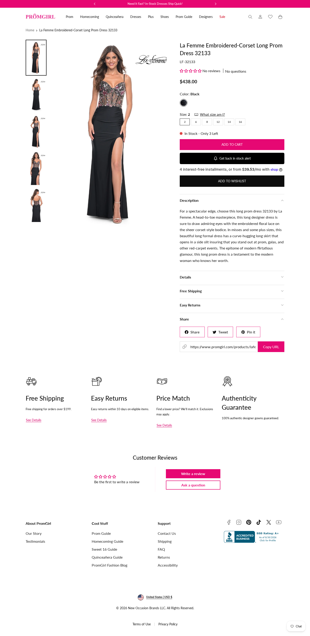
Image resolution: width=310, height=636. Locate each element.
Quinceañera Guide (107, 557)
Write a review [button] (193, 473)
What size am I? (212, 114)
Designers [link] (206, 17)
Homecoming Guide (107, 541)
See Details (33, 420)
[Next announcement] (215, 4)
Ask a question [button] (193, 485)
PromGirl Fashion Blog (109, 565)
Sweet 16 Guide (104, 549)
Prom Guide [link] (184, 17)
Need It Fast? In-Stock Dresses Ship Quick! (155, 3)
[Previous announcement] (94, 4)
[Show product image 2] (36, 95)
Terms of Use (142, 624)
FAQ (161, 549)
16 (240, 121)
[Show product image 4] (36, 168)
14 (229, 121)
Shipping (165, 541)
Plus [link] (151, 17)
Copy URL (271, 347)
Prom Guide (101, 533)
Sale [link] (222, 17)
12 (218, 121)
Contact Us (167, 533)
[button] (250, 17)
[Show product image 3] (36, 131)
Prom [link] (69, 17)
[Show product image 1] (36, 58)
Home (30, 30)
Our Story (34, 533)
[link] (260, 17)
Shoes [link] (164, 17)
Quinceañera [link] (114, 17)
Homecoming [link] (89, 17)
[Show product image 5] (36, 205)
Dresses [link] (135, 17)
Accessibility (168, 565)
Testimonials (35, 541)
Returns (164, 557)
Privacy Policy (167, 624)
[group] (111, 134)
